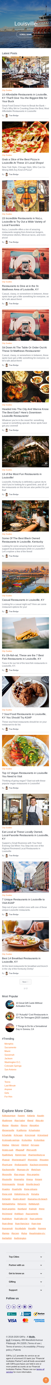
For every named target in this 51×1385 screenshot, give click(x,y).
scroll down (25, 35)
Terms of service (14, 1346)
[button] (25, 1257)
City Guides (7, 90)
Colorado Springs (12, 1066)
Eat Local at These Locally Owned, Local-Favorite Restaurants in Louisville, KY (25, 835)
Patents (17, 1350)
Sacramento (10, 1047)
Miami (7, 1051)
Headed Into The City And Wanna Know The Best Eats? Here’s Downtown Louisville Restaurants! (25, 412)
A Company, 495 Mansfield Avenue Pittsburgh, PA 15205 (24, 1340)
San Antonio (10, 1069)
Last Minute (10, 1085)
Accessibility (29, 1346)
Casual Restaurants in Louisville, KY (23, 599)
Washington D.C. (12, 1062)
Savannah (9, 1055)
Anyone (8, 1089)
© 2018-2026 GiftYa (15, 1337)
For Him (8, 1097)
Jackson (8, 1058)
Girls (6, 1093)
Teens (7, 1082)
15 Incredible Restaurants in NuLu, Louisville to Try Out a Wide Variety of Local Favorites (23, 222)
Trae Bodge (13, 115)
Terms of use (34, 1343)
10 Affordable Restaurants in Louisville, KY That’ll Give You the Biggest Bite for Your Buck (24, 98)
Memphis (8, 1044)
